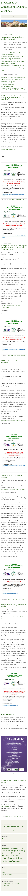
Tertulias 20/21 (13, 89)
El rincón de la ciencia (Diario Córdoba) (10, 883)
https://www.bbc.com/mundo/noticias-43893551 (12, 65)
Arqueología (5, 850)
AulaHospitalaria (20, 850)
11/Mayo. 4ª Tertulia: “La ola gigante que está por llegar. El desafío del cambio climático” (14, 247)
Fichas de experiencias (7, 874)
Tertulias (8, 89)
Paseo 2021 (21, 816)
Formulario (6, 855)
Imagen (13, 199)
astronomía (12, 850)
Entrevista (9, 853)
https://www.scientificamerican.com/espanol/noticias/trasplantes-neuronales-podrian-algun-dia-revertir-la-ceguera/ (13, 61)
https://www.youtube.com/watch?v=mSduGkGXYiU (13, 489)
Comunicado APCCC (6, 824)
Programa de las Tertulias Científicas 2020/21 (13, 781)
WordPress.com (14, 894)
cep (12, 852)
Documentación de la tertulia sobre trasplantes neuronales (13, 38)
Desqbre (4, 853)
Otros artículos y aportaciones (8, 888)
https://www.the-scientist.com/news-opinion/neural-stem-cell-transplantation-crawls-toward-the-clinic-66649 (13, 68)
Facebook (4, 838)
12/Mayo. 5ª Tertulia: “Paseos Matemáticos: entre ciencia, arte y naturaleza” (12, 97)
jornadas (16, 855)
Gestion (11, 34)
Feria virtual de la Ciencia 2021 (12, 816)
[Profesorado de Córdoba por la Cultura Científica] (14, 26)
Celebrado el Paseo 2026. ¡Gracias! (9, 830)
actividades (18, 848)
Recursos (22, 858)
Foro (11, 855)
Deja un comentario (21, 89)
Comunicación (19, 852)
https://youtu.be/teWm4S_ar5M (8, 149)
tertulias (24, 817)
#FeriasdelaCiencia (18, 817)
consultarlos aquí (5, 806)
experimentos (16, 853)
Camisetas (6, 852)
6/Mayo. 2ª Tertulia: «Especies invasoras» (11, 476)
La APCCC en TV (5, 885)
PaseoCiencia (10, 857)
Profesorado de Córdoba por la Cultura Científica (14, 7)
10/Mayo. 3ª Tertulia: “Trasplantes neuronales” (13, 362)
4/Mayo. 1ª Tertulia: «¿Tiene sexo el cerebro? (13, 605)
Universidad (18, 861)
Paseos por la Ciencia (6, 870)
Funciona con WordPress (9, 892)
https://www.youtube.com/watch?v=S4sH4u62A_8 (13, 420)
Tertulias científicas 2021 (9, 714)
